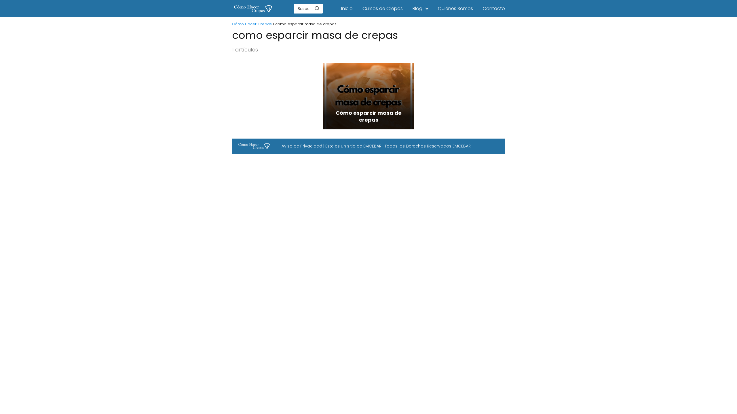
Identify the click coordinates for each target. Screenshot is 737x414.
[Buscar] (317, 8)
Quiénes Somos (455, 8)
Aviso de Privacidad (302, 146)
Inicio (347, 8)
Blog (417, 8)
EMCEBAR (372, 146)
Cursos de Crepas (382, 8)
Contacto (494, 8)
